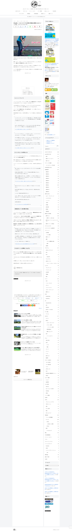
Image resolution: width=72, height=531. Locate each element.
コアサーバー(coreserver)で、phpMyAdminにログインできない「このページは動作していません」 (51, 473)
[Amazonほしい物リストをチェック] (30, 305)
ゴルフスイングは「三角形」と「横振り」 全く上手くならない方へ (24, 181)
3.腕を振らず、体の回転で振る (27, 92)
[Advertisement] (28, 33)
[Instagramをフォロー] (27, 305)
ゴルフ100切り (16, 278)
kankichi (53, 71)
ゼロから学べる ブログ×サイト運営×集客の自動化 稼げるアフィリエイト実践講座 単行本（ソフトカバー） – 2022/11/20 (52, 40)
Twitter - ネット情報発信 (50, 140)
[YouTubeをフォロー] (29, 305)
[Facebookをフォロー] (23, 305)
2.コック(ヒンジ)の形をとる (27, 91)
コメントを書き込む (28, 379)
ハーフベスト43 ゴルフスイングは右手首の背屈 (22, 204)
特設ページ (47, 70)
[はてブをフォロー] (25, 305)
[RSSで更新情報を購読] (34, 305)
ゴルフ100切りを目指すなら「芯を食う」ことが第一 (22, 129)
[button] (39, 27)
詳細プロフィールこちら (49, 87)
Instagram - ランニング (50, 143)
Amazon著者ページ (51, 134)
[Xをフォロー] (21, 305)
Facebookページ (49, 141)
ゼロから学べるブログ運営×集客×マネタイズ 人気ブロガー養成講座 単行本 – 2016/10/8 (51, 64)
